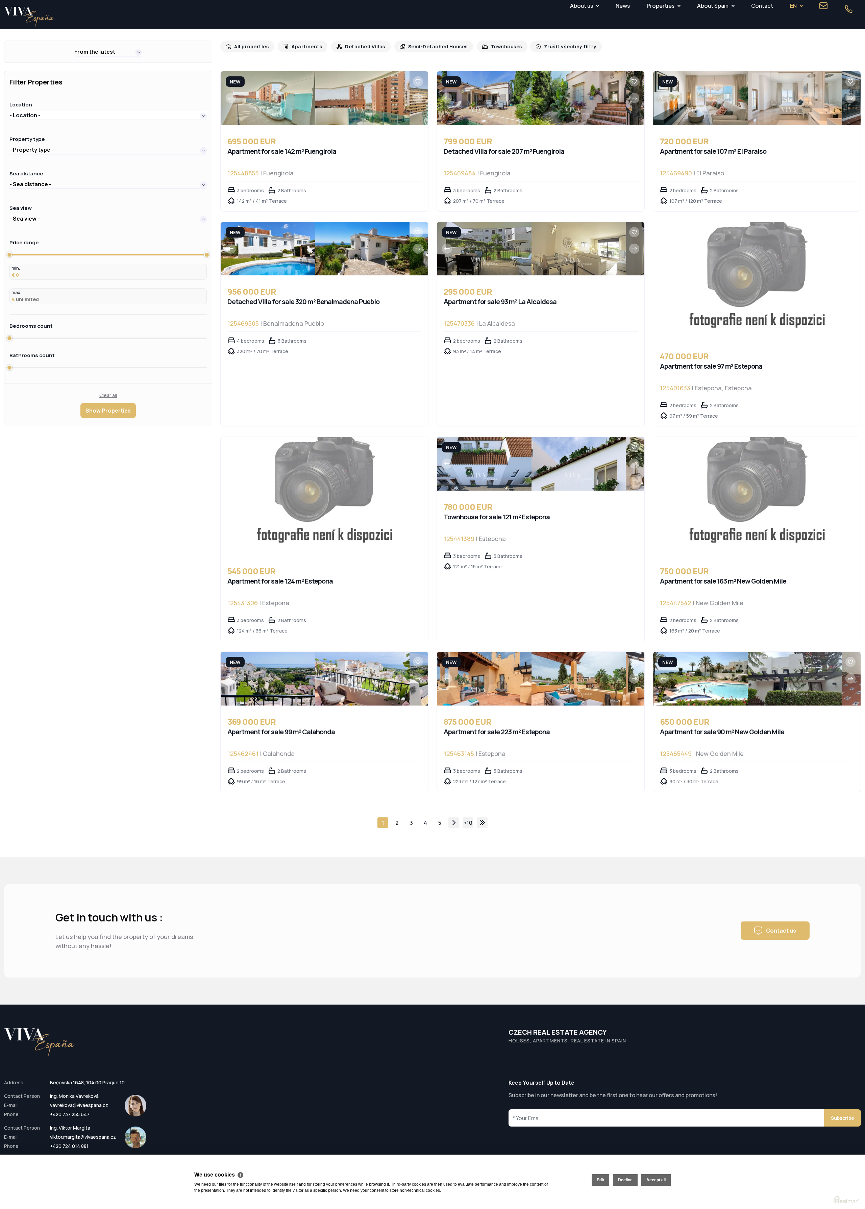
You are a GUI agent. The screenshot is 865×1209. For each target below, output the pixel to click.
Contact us (781, 930)
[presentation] (231, 98)
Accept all (656, 1180)
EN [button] (793, 5)
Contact (762, 5)
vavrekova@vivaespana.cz (79, 1105)
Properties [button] (660, 5)
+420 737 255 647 (70, 1114)
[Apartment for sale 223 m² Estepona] (484, 679)
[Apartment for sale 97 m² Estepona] (757, 281)
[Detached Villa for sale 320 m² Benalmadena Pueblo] (268, 249)
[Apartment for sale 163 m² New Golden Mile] (757, 496)
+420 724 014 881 (69, 1146)
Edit (600, 1180)
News (623, 5)
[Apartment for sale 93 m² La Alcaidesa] (484, 249)
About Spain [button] (712, 5)
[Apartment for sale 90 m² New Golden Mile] (700, 679)
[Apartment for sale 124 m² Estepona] (324, 496)
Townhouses (495, 46)
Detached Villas (359, 46)
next (453, 822)
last (482, 822)
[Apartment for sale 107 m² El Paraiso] (700, 98)
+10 (468, 822)
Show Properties (108, 410)
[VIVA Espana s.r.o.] (29, 17)
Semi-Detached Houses (429, 46)
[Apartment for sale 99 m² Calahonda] (268, 679)
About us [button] (581, 5)
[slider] (9, 254)
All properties (250, 46)
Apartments (303, 46)
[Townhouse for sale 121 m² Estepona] (484, 464)
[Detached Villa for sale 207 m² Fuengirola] (484, 98)
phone (848, 9)
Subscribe (842, 1118)
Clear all (108, 395)
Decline (625, 1180)
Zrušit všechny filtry (556, 46)
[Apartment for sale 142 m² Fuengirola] (268, 98)
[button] (108, 51)
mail (823, 5)
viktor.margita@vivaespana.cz (83, 1137)
